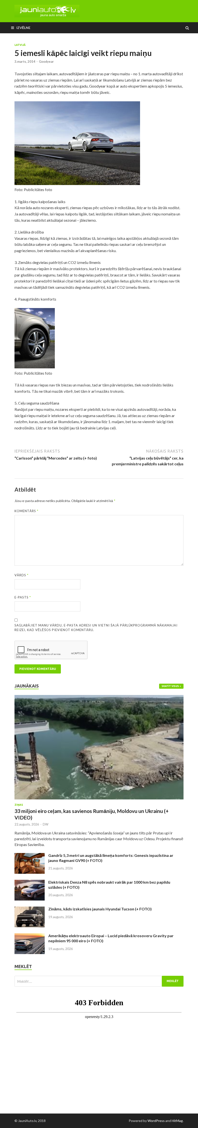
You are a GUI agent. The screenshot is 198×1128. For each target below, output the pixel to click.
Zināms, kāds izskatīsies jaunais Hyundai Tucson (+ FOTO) (100, 909)
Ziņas (18, 804)
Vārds (21, 575)
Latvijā (20, 44)
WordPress (156, 1121)
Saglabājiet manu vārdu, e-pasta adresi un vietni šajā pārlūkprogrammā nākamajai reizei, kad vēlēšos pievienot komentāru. (95, 627)
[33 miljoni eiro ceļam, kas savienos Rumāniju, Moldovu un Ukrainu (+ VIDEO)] (99, 697)
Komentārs (26, 511)
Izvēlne (23, 28)
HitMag (177, 1121)
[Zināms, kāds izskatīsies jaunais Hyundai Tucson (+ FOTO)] (29, 909)
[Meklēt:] (99, 981)
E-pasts (22, 597)
